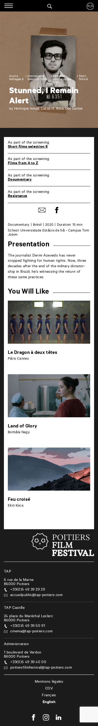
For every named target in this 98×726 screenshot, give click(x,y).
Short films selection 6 (28, 147)
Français (49, 696)
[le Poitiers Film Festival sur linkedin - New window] (58, 718)
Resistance (17, 196)
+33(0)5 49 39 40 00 (28, 662)
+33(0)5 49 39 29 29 (27, 590)
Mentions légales (49, 682)
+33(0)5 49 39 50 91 (27, 626)
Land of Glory (22, 426)
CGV (49, 689)
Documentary (20, 180)
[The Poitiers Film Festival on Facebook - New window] (33, 718)
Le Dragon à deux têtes (32, 353)
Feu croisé (19, 500)
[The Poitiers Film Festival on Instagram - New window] (46, 718)
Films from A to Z (23, 164)
